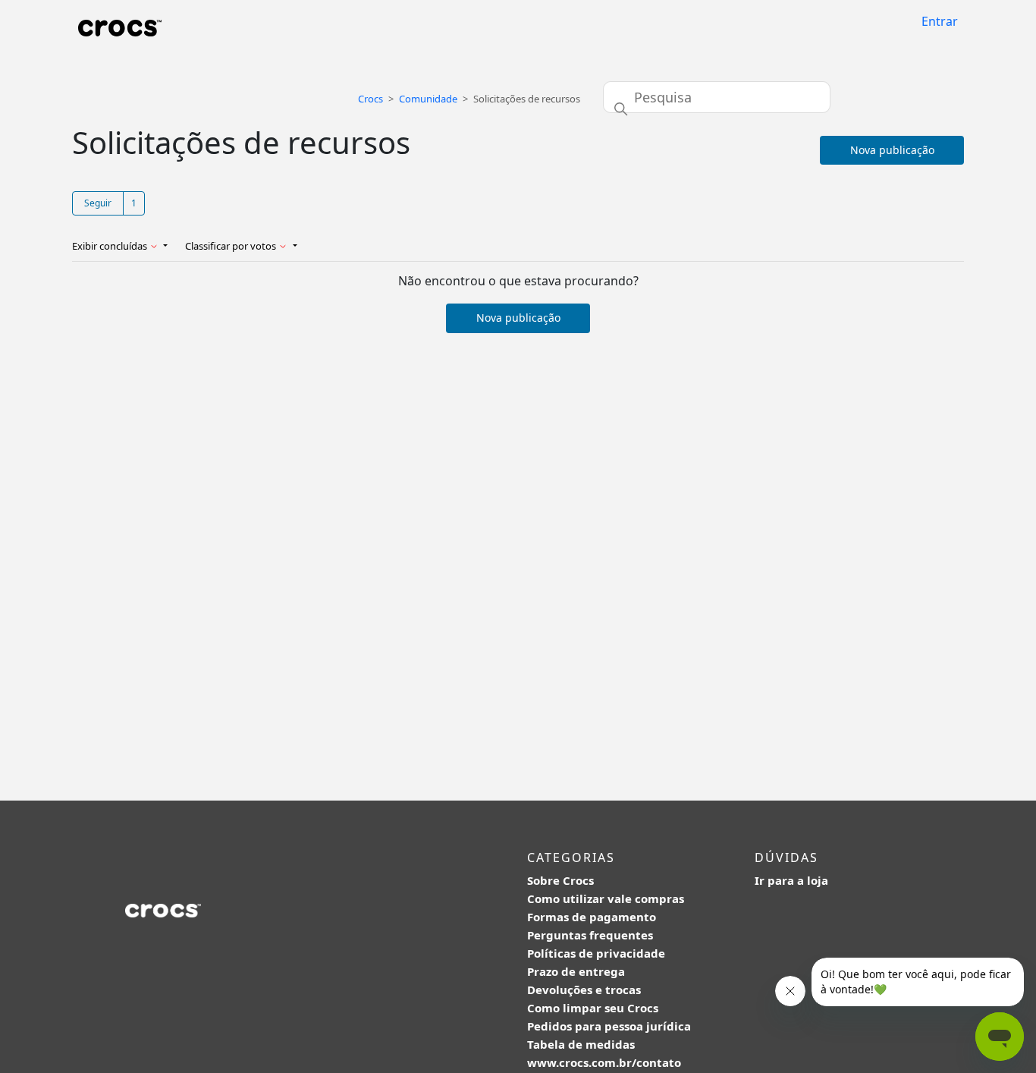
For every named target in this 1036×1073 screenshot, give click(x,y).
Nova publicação (892, 150)
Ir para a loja (791, 880)
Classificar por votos (231, 246)
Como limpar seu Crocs (592, 1007)
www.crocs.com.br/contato (604, 1062)
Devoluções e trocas (584, 989)
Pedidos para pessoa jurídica (609, 1026)
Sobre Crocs (560, 880)
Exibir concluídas (110, 246)
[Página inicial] (120, 26)
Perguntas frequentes (590, 934)
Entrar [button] (939, 21)
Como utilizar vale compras (605, 898)
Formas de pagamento (591, 916)
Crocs (370, 98)
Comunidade (428, 98)
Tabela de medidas (581, 1044)
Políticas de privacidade (596, 953)
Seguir (97, 203)
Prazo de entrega (576, 971)
